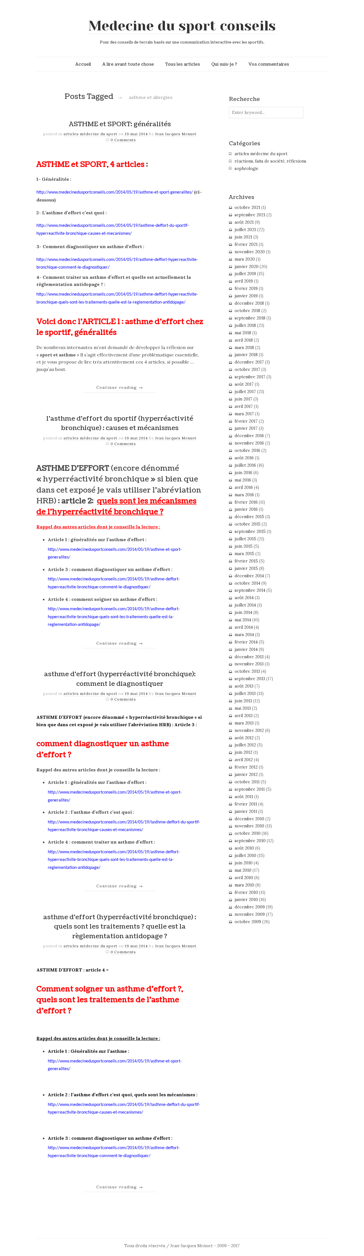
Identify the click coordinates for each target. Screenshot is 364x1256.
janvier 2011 (246, 811)
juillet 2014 (245, 605)
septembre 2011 (250, 789)
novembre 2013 (249, 664)
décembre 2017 (249, 362)
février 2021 (246, 244)
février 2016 (246, 502)
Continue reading (119, 387)
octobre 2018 (247, 310)
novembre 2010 (249, 826)
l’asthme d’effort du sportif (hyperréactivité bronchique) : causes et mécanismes (119, 423)
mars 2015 (244, 553)
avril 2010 (244, 877)
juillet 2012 (245, 745)
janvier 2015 (246, 568)
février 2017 (246, 421)
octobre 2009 (248, 921)
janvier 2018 (246, 354)
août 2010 (244, 848)
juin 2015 (244, 546)
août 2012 (244, 737)
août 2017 (244, 384)
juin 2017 (243, 399)
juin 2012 (243, 752)
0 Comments (123, 140)
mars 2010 (244, 885)
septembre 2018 (250, 318)
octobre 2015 (247, 524)
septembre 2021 (250, 214)
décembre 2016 (249, 435)
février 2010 (246, 892)
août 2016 (244, 457)
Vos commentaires (269, 64)
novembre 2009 (250, 914)
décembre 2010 (249, 818)
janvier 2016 (246, 509)
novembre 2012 (249, 730)
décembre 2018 (249, 303)
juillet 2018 (245, 325)
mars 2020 (245, 259)
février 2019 (246, 288)
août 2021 (244, 222)
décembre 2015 (249, 516)
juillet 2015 (245, 538)
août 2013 (244, 686)
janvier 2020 (246, 266)
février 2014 (246, 642)
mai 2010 (243, 870)
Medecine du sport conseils (182, 26)
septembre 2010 (250, 840)
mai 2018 (243, 332)
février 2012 (246, 767)
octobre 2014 (247, 583)
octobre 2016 (247, 450)
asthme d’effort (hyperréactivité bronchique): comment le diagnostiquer (120, 679)
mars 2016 (244, 494)
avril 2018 (244, 340)
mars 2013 (244, 723)
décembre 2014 (249, 575)
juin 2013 (243, 700)
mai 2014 (243, 619)
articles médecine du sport (90, 134)
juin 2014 (243, 612)
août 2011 (244, 796)
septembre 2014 (250, 590)
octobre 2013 (247, 671)
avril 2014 (244, 627)
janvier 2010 (246, 899)
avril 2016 (244, 487)
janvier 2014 (246, 649)
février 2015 (246, 561)
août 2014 (244, 597)
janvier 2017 (246, 428)
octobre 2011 (247, 781)
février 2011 (246, 804)
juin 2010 (244, 862)
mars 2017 (244, 413)
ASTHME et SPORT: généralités (120, 124)
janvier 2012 (246, 774)
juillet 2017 (245, 391)
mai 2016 (243, 480)
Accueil (83, 64)
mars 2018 (244, 347)
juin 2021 (243, 237)
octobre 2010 (247, 833)
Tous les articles (182, 64)
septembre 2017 (250, 376)
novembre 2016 (249, 443)
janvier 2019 (246, 295)
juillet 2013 (245, 693)
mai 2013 (243, 708)
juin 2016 (243, 472)
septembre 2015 (250, 531)
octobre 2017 (247, 369)
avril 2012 (244, 759)
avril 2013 (244, 715)
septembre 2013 (250, 678)
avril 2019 (244, 281)
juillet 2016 (245, 465)
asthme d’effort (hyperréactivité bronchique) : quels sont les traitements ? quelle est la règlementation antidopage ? (119, 927)
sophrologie (246, 168)
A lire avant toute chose (128, 64)
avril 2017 (244, 406)
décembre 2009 (250, 907)
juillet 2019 (245, 273)
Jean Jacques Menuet (176, 134)
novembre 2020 (250, 251)
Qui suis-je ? (224, 64)
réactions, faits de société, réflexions (270, 161)
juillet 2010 (245, 855)
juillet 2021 (245, 229)
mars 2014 (244, 634)
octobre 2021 (247, 207)
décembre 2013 (249, 656)
